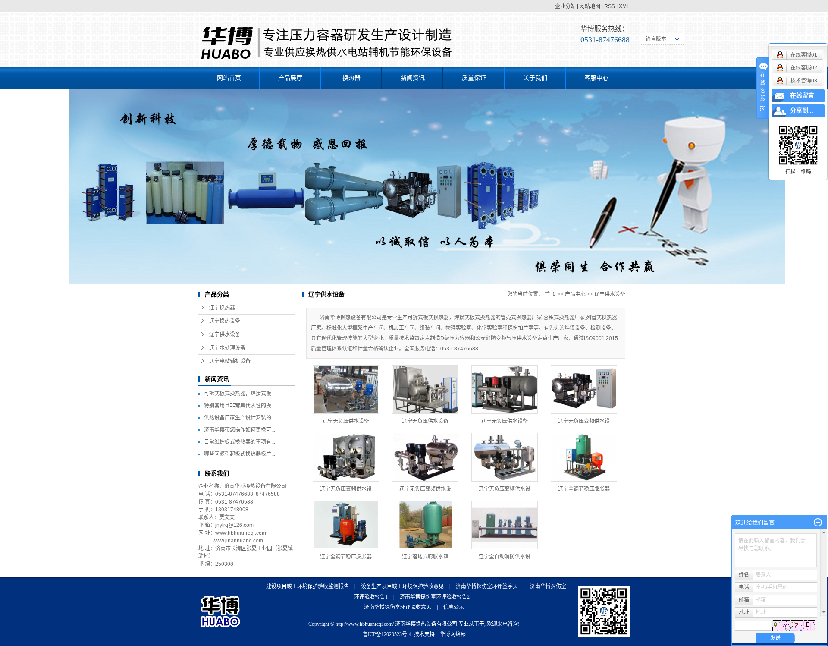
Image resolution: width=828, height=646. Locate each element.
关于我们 (535, 78)
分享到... (801, 110)
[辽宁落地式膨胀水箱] (425, 525)
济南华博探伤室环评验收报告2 (435, 597)
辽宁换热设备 (224, 321)
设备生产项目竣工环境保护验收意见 (402, 586)
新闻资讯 (413, 78)
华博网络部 (453, 634)
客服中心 (596, 78)
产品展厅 (290, 78)
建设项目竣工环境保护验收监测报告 (307, 586)
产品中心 (575, 294)
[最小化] (818, 522)
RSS (609, 6)
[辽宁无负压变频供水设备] (584, 389)
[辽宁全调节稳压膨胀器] (584, 457)
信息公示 (453, 607)
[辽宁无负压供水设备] (346, 389)
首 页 (550, 294)
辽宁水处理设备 (227, 348)
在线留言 (802, 95)
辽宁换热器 (222, 308)
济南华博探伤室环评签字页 (487, 586)
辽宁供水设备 (224, 334)
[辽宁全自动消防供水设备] (504, 525)
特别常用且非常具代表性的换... (239, 406)
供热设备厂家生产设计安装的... (239, 418)
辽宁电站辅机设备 (230, 361)
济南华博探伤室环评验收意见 (397, 607)
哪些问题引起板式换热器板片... (239, 454)
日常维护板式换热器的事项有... (239, 442)
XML (624, 6)
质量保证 (474, 78)
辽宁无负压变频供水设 (584, 421)
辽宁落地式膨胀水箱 (425, 557)
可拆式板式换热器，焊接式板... (239, 394)
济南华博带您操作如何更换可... (239, 430)
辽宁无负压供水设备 (346, 421)
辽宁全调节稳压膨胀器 (584, 489)
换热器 (351, 78)
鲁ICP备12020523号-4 (387, 634)
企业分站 (565, 6)
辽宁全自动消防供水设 (504, 557)
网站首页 (229, 78)
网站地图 (590, 6)
